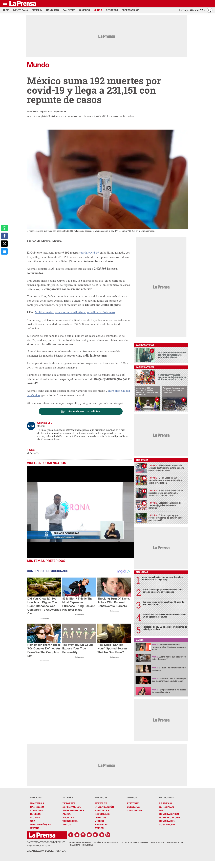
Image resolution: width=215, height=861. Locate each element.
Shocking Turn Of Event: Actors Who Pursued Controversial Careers (113, 602)
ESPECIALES (102, 810)
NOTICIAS (36, 797)
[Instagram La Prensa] (83, 834)
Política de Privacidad (106, 842)
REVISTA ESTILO (169, 813)
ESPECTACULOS (71, 806)
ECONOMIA (36, 810)
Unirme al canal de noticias (83, 411)
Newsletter (157, 842)
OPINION (132, 797)
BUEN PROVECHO (169, 817)
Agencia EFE (60, 111)
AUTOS (66, 824)
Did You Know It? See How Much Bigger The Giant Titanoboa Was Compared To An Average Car (44, 606)
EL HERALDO (166, 806)
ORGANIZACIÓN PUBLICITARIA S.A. (46, 850)
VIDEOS (99, 821)
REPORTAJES (102, 813)
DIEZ (162, 810)
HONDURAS (37, 803)
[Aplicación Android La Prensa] (101, 834)
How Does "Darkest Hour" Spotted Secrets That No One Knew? (112, 648)
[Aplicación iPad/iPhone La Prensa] (95, 834)
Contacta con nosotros (135, 842)
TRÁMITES (101, 824)
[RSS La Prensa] (108, 834)
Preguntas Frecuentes (81, 845)
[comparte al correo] (4, 251)
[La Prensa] (42, 835)
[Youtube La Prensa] (89, 834)
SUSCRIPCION (167, 824)
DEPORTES (68, 803)
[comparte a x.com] (4, 243)
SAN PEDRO (37, 806)
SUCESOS (35, 813)
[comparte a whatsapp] (4, 228)
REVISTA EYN (167, 821)
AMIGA (66, 813)
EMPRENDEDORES (73, 810)
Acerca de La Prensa (80, 842)
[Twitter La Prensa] (77, 834)
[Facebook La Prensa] (70, 834)
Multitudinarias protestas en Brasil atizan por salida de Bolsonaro (75, 312)
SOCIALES (68, 817)
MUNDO (35, 817)
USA (32, 821)
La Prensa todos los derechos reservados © (46, 843)
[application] (80, 512)
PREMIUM (101, 797)
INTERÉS (67, 797)
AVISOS (99, 828)
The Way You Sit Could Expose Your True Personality (77, 648)
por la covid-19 (89, 252)
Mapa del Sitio (175, 842)
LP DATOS (100, 817)
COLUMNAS (133, 806)
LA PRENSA (166, 803)
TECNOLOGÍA (70, 821)
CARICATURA (135, 810)
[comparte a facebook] (4, 236)
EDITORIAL (133, 803)
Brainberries (44, 618)
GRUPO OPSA (166, 797)
